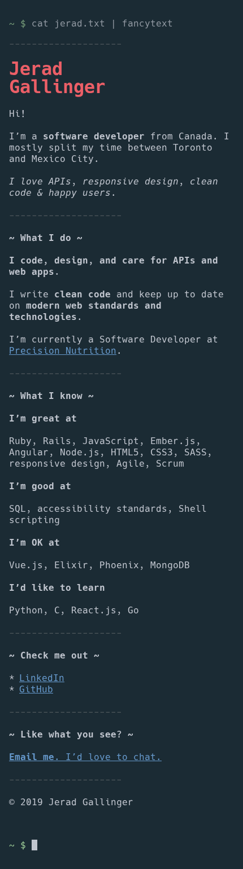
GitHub (36, 689)
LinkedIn (41, 678)
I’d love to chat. (85, 757)
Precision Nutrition (62, 351)
